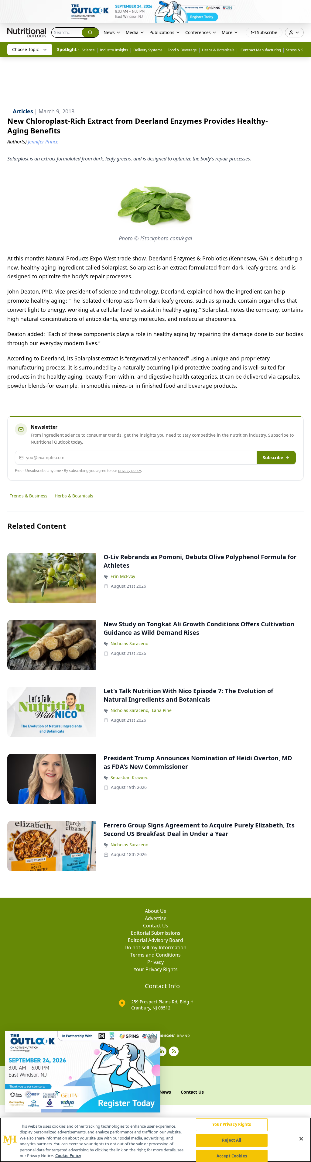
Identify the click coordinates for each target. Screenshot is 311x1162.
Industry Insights (114, 50)
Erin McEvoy (123, 576)
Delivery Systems (147, 50)
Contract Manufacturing (260, 50)
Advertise (155, 918)
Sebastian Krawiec (129, 777)
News (109, 32)
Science (88, 50)
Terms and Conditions (155, 954)
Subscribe (273, 457)
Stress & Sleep (298, 50)
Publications (161, 32)
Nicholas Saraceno (129, 643)
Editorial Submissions (155, 933)
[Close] (301, 1139)
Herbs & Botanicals (218, 50)
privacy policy (129, 470)
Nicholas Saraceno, (130, 710)
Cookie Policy (68, 1155)
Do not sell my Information (155, 947)
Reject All (231, 1140)
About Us (155, 911)
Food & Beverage (182, 50)
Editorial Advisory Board (155, 940)
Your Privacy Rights (156, 969)
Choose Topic (25, 49)
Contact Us (155, 925)
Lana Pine (162, 710)
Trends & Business (28, 496)
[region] (155, 1139)
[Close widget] (152, 1039)
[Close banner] (303, 8)
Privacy (155, 962)
